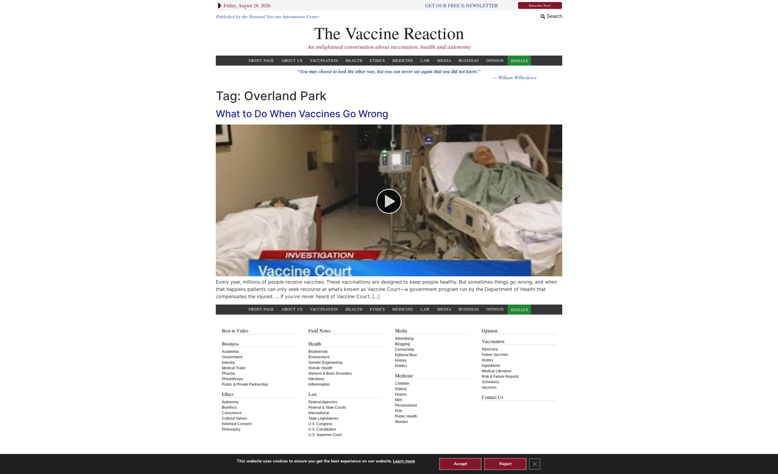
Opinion (495, 60)
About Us (292, 60)
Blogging (402, 344)
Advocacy (490, 349)
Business (469, 60)
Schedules (490, 382)
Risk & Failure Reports (500, 376)
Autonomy (230, 402)
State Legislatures (323, 418)
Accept (460, 464)
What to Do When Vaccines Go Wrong (302, 114)
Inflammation (319, 384)
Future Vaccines (495, 355)
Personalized (406, 405)
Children (402, 383)
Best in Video (235, 330)
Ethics (377, 60)
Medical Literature (496, 371)
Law (425, 60)
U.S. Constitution (322, 429)
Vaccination (324, 60)
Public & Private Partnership (245, 384)
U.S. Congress (320, 424)
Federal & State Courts (327, 407)
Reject (505, 464)
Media (444, 60)
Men (398, 400)
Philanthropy (232, 379)
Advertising (404, 338)
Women (401, 422)
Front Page (261, 60)
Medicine (402, 60)
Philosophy (231, 429)
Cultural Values (234, 418)
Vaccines (489, 387)
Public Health (406, 416)
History (401, 360)
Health (354, 60)
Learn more (404, 461)
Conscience (232, 413)
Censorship (404, 349)
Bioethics (229, 407)
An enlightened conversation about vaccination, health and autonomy (389, 46)
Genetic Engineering (325, 362)
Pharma (228, 373)
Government (232, 357)
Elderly (401, 389)
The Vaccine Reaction (389, 32)
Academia (230, 352)
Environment (318, 357)
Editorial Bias (406, 355)
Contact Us (492, 397)
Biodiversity (318, 352)
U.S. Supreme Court (325, 435)
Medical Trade (234, 368)
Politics (401, 366)
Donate (519, 60)
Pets (398, 411)
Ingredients (491, 365)
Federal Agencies (322, 402)
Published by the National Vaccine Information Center (267, 16)
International (318, 413)
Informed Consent (236, 424)
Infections (316, 379)
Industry (228, 362)
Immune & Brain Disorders (330, 373)
